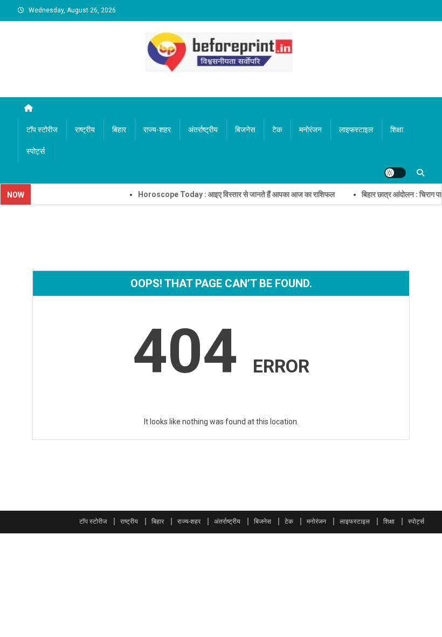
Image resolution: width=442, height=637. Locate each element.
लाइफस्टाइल (356, 129)
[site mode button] (395, 172)
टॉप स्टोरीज (42, 129)
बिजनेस (245, 129)
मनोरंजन (310, 129)
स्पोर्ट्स (35, 151)
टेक (277, 129)
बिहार (119, 129)
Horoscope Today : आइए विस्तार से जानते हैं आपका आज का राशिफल (228, 194)
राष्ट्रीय (85, 129)
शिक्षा (396, 129)
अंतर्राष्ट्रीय (203, 129)
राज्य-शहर (157, 129)
